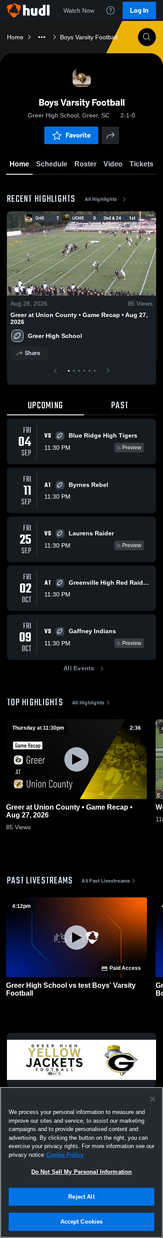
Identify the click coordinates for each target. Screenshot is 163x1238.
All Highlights (101, 199)
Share (32, 353)
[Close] (152, 1099)
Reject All (81, 1196)
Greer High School (55, 335)
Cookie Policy (64, 1155)
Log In (139, 10)
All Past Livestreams (106, 880)
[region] (81, 1162)
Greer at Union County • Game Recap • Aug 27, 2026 (79, 318)
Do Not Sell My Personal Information (81, 1172)
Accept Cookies (81, 1221)
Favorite (78, 135)
